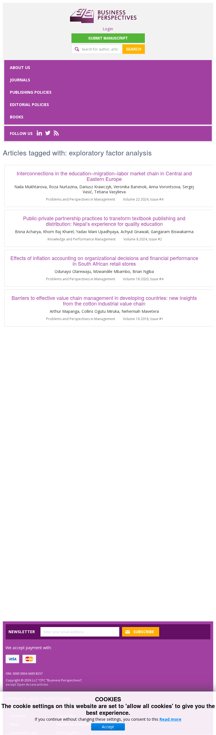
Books (16, 117)
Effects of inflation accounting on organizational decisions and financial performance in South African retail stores (104, 260)
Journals (20, 79)
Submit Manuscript (108, 38)
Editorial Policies (29, 104)
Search (133, 49)
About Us (20, 67)
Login (108, 28)
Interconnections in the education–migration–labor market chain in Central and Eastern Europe (104, 175)
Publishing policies (30, 92)
